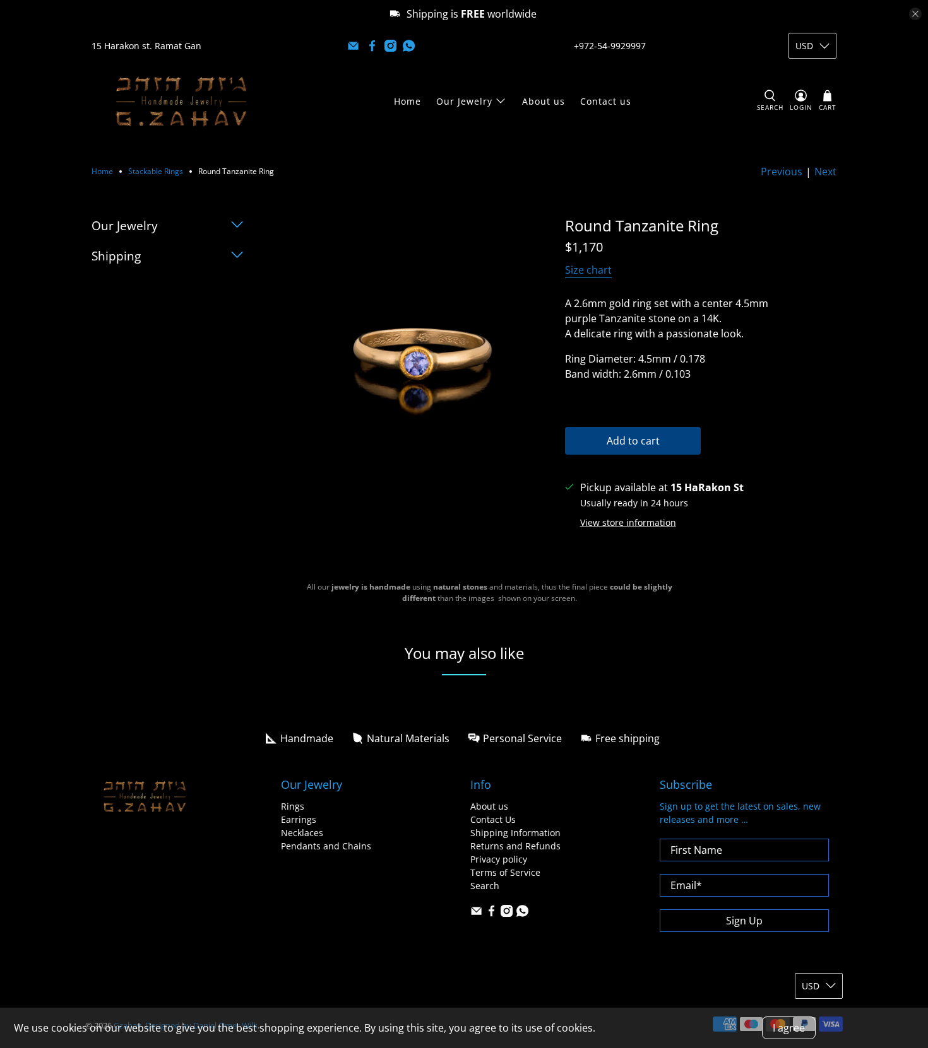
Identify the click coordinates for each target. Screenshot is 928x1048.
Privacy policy (498, 859)
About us (543, 101)
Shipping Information (515, 833)
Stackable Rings (155, 171)
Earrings (298, 819)
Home (407, 101)
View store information (628, 522)
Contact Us (493, 819)
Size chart (588, 270)
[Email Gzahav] (353, 46)
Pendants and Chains (326, 846)
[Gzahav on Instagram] (390, 46)
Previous (781, 171)
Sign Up (744, 921)
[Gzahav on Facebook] (372, 46)
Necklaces (302, 833)
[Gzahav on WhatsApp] (409, 46)
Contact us (605, 101)
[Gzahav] (181, 101)
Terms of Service (505, 872)
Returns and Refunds (515, 846)
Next (825, 171)
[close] (915, 14)
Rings (292, 806)
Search (484, 886)
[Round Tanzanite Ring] (416, 352)
